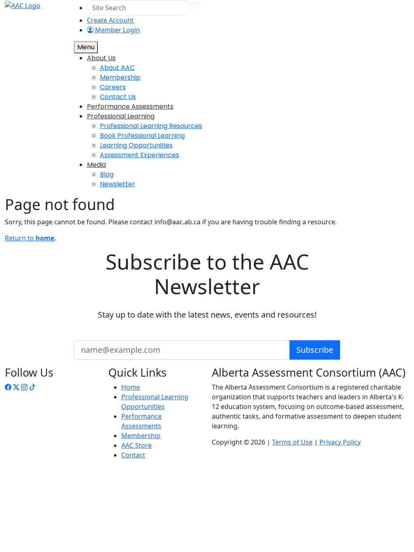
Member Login (116, 29)
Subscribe (314, 349)
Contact (133, 455)
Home (130, 387)
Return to (29, 238)
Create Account (110, 20)
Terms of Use (292, 442)
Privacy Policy (340, 442)
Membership (141, 435)
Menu (86, 47)
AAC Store (136, 445)
